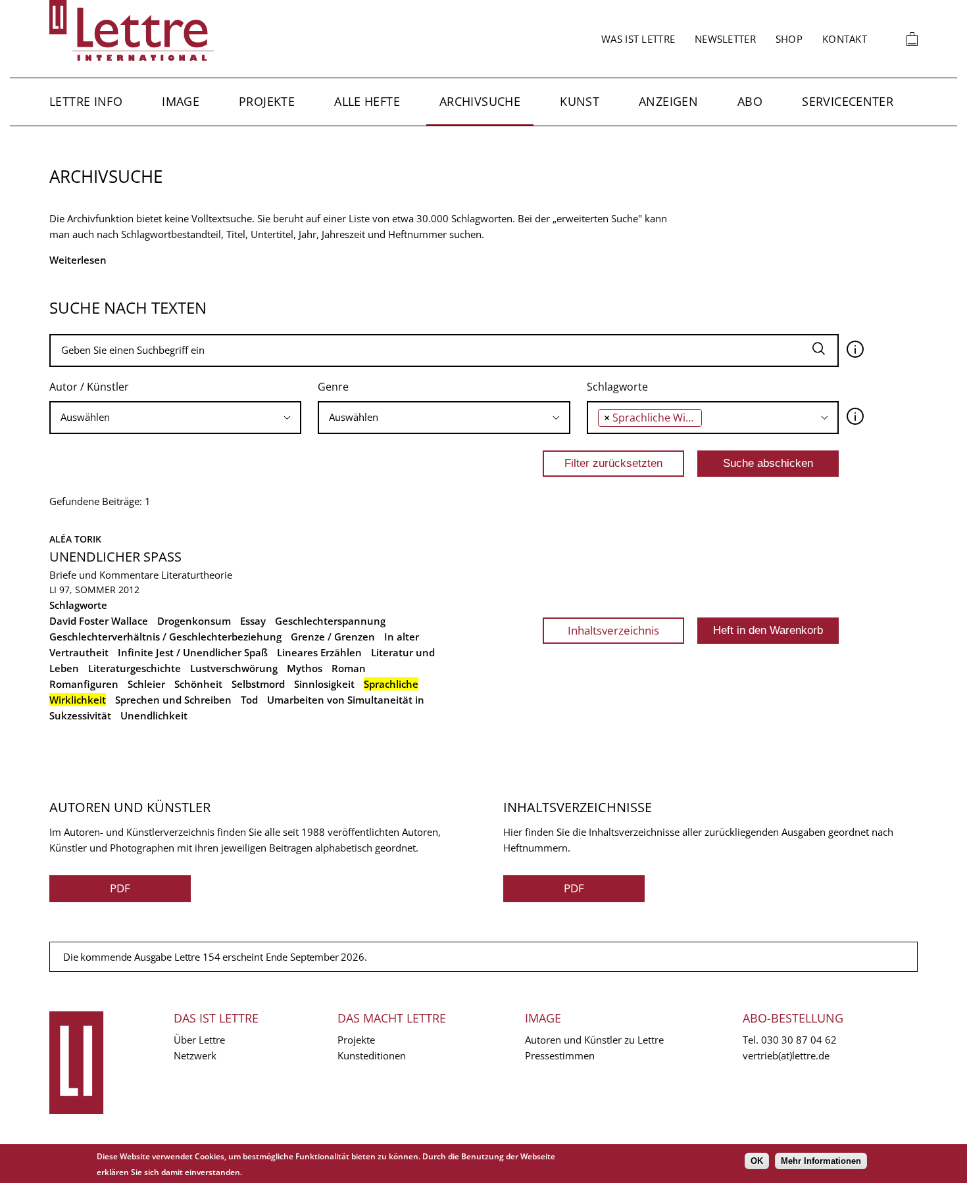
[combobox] (175, 417)
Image (180, 101)
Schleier (146, 683)
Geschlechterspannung (330, 620)
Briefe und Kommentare (104, 574)
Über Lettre (199, 1039)
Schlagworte (617, 386)
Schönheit (198, 683)
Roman (349, 668)
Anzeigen (668, 101)
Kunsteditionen (371, 1055)
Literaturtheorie (196, 574)
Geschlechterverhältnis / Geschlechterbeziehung (165, 636)
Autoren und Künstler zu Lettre (594, 1039)
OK (757, 1161)
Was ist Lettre (638, 38)
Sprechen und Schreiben (173, 699)
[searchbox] (175, 417)
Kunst (579, 101)
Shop (789, 38)
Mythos (304, 668)
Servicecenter (847, 101)
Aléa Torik (75, 539)
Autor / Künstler (89, 386)
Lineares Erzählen (319, 652)
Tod (249, 699)
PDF (120, 888)
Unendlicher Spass (115, 557)
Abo (749, 101)
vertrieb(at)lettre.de (786, 1055)
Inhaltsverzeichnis (613, 630)
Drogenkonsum (194, 620)
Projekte (267, 101)
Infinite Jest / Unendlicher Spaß (193, 652)
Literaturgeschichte (134, 668)
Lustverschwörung (234, 668)
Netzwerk (195, 1055)
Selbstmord (258, 683)
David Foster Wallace (98, 620)
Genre (333, 386)
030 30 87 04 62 (799, 1039)
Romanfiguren (83, 683)
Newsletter (725, 38)
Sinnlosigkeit (324, 683)
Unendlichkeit (153, 715)
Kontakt (844, 38)
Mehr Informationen (821, 1161)
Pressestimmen (560, 1055)
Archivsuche (479, 101)
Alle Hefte (367, 101)
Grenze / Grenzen (333, 636)
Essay (253, 620)
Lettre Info (85, 101)
